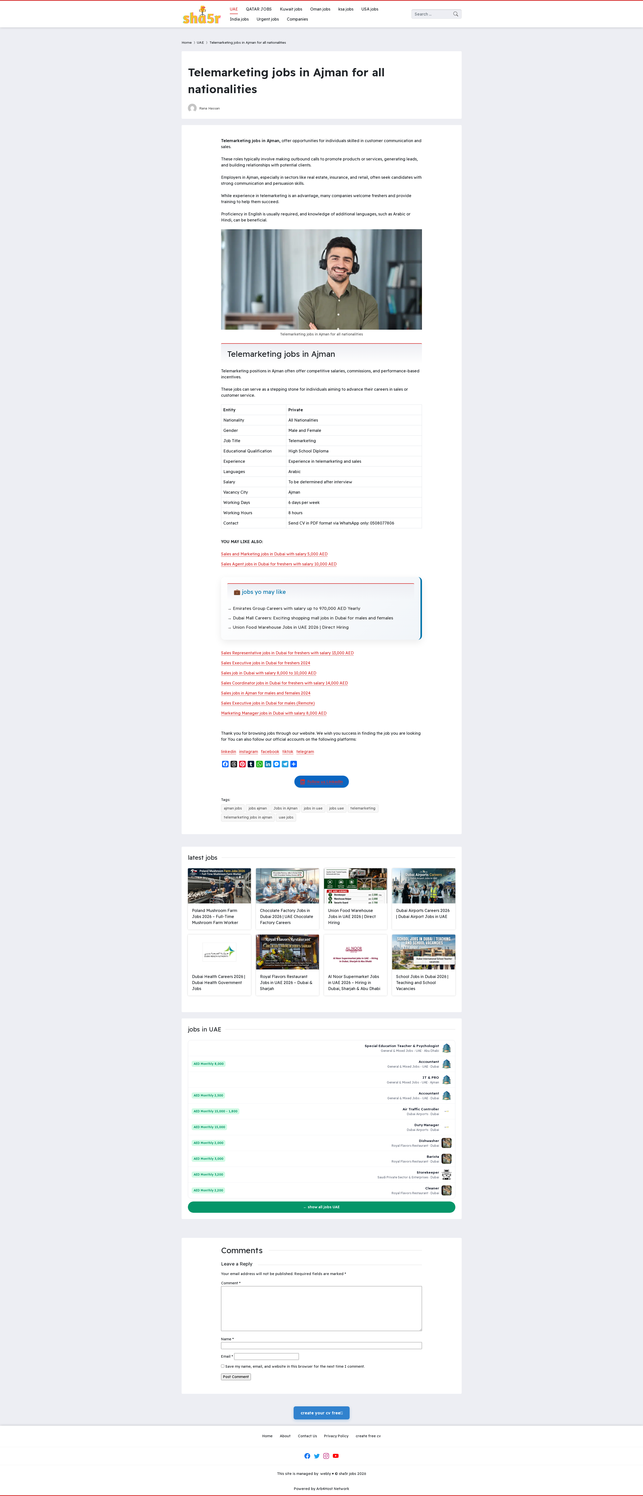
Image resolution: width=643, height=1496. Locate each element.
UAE (200, 42)
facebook (270, 751)
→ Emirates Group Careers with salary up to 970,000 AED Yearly (293, 608)
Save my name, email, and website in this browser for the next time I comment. (295, 1366)
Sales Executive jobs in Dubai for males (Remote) (268, 703)
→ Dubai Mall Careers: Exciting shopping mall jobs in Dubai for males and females (310, 617)
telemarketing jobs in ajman (248, 817)
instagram (248, 751)
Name (227, 1339)
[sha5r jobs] (202, 14)
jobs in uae (313, 808)
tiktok (287, 751)
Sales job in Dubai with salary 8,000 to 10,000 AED (268, 672)
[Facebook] (307, 1456)
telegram (305, 751)
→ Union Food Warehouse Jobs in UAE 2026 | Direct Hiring (288, 627)
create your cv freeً (322, 1412)
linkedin (228, 751)
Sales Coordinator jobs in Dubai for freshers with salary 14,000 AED (284, 682)
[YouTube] (336, 1456)
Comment (231, 1283)
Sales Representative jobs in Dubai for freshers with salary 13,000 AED (287, 652)
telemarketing (363, 808)
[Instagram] (326, 1456)
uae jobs (286, 817)
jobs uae (336, 808)
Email (227, 1356)
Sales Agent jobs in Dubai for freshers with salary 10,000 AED (279, 563)
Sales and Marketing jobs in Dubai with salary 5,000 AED (274, 553)
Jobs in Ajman (285, 808)
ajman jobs (233, 808)
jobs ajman (258, 808)
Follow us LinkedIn (325, 781)
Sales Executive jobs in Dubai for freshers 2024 (265, 662)
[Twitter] (317, 1456)
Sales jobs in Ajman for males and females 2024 (265, 693)
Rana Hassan (209, 108)
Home (187, 42)
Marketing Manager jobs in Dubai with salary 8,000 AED (274, 713)
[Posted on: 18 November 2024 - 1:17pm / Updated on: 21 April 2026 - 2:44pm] (228, 108)
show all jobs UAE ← (321, 1207)
